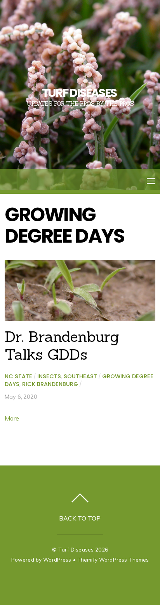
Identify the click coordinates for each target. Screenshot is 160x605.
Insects (49, 376)
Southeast (80, 376)
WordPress (57, 559)
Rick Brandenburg (50, 384)
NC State (18, 376)
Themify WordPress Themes (113, 559)
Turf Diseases (76, 549)
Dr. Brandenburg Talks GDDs (62, 345)
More (12, 418)
